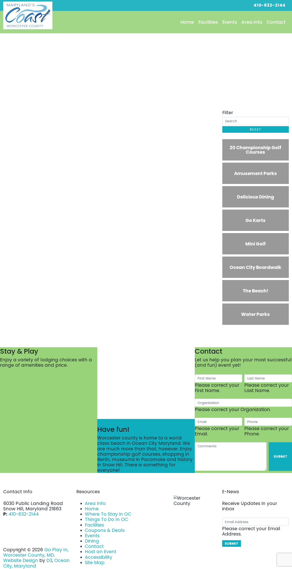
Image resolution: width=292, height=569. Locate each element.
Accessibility (98, 557)
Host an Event (100, 552)
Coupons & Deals (105, 530)
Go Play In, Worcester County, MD (35, 552)
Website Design (20, 560)
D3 (49, 560)
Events (229, 22)
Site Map (95, 562)
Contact (276, 22)
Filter (227, 112)
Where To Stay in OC (108, 514)
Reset (255, 129)
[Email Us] (236, 5)
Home (187, 22)
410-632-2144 (24, 514)
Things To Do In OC (106, 519)
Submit (280, 456)
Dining (92, 541)
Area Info (251, 22)
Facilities (208, 22)
